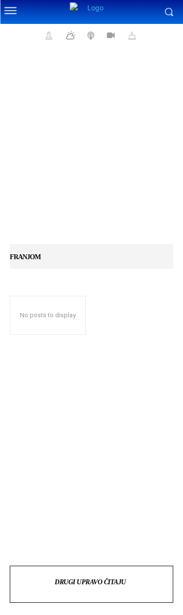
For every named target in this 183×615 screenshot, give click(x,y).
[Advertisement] (91, 150)
